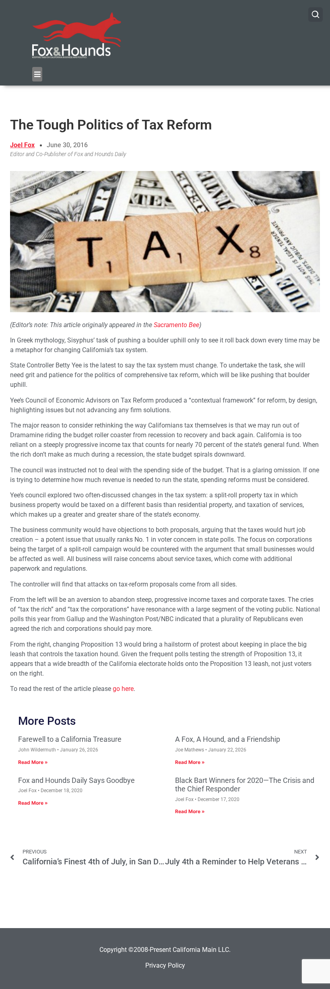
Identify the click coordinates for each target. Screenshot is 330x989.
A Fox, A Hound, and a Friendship (227, 739)
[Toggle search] (315, 14)
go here (123, 689)
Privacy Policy (165, 965)
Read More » (33, 762)
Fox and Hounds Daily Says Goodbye (76, 780)
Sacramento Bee (176, 325)
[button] (37, 74)
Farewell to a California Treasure (70, 739)
